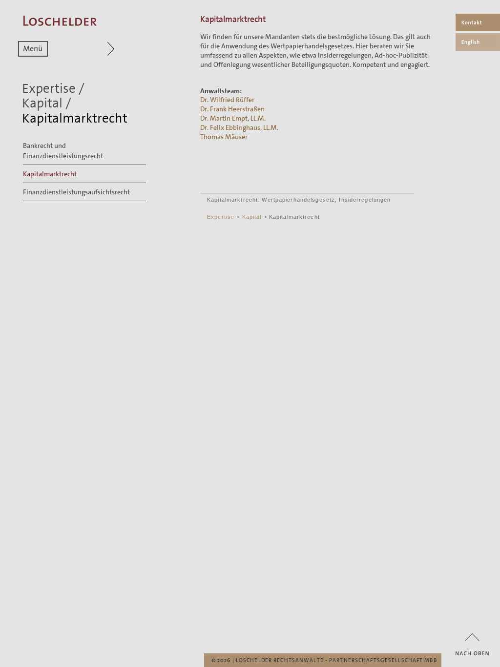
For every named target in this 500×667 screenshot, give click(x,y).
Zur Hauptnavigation (92, 49)
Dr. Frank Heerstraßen (232, 108)
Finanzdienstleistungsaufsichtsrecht (76, 192)
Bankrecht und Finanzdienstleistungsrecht (63, 150)
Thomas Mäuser (224, 136)
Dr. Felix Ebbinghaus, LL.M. (239, 127)
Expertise (49, 88)
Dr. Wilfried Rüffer (227, 99)
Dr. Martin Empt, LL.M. (233, 118)
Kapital (42, 103)
